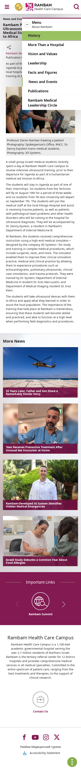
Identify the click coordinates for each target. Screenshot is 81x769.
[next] (62, 604)
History (34, 35)
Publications (38, 91)
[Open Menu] (7, 7)
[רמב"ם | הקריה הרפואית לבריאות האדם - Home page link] (44, 7)
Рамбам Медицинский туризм (40, 747)
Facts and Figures (42, 72)
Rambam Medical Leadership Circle (42, 103)
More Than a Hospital (46, 45)
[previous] (19, 604)
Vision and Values (42, 54)
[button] (51, 25)
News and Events (43, 81)
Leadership (37, 63)
